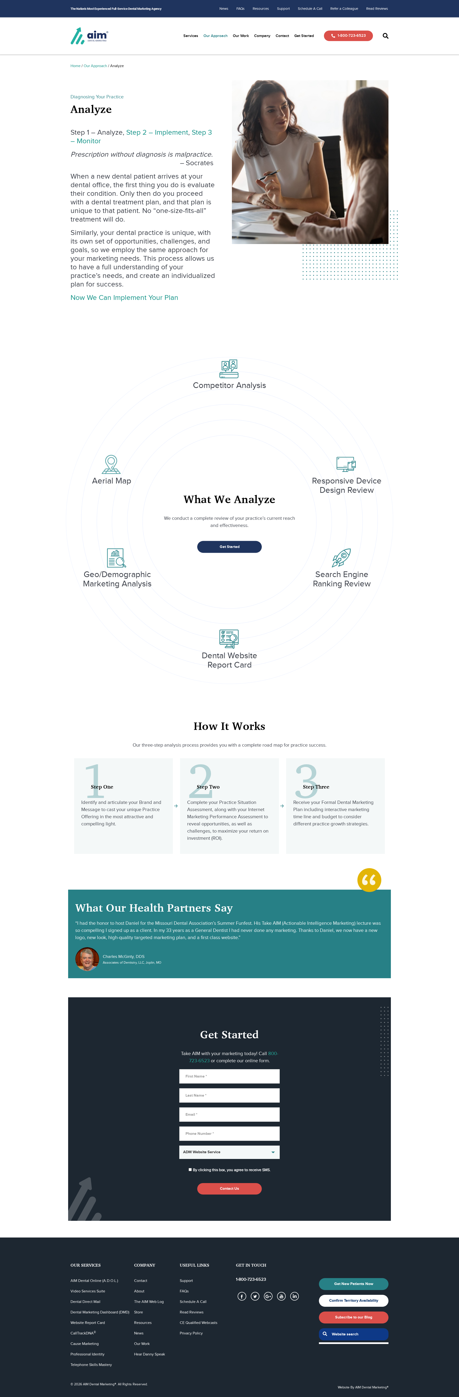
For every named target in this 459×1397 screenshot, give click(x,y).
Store (138, 1312)
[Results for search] (353, 1343)
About (139, 1291)
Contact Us (229, 1188)
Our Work (241, 36)
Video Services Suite (88, 1291)
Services (190, 36)
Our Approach (215, 36)
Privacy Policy (191, 1333)
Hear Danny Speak (149, 1354)
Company (262, 36)
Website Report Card (88, 1323)
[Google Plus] (268, 1296)
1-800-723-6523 (352, 35)
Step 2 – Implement (157, 132)
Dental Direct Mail (85, 1302)
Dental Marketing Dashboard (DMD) (100, 1312)
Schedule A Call (310, 9)
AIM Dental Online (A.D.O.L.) (94, 1281)
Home (76, 66)
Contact (282, 36)
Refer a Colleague (344, 9)
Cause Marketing (85, 1344)
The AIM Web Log (149, 1302)
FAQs (240, 9)
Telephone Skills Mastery (91, 1365)
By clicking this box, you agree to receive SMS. (232, 1170)
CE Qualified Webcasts (198, 1323)
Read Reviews (377, 9)
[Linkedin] (295, 1296)
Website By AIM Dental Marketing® (363, 1387)
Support (283, 9)
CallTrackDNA (83, 1333)
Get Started (304, 36)
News (223, 9)
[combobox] (353, 1334)
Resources (261, 9)
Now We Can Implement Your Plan (124, 297)
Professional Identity (87, 1354)
